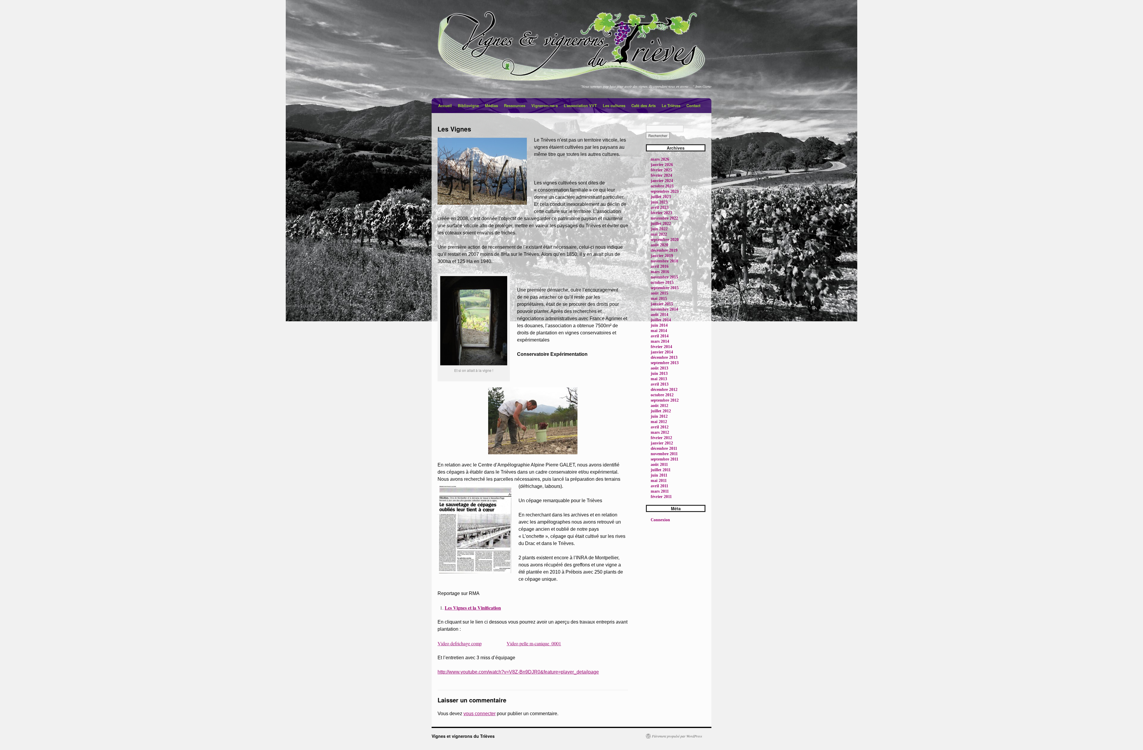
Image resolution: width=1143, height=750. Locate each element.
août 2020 (659, 245)
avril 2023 (660, 207)
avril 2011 (659, 486)
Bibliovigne (468, 105)
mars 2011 (660, 491)
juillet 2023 (661, 197)
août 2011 (659, 464)
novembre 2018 (664, 261)
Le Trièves (671, 105)
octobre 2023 (662, 186)
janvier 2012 (662, 443)
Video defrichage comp (460, 643)
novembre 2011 (664, 454)
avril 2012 (660, 427)
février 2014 (661, 347)
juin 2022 (659, 229)
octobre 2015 (662, 282)
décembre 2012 (664, 389)
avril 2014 (660, 336)
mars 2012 (660, 432)
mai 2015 (659, 298)
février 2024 (661, 175)
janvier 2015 (662, 304)
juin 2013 (659, 373)
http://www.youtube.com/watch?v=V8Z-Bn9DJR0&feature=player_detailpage (518, 671)
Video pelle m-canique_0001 (534, 643)
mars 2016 (660, 272)
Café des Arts (643, 105)
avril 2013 (660, 384)
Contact (693, 105)
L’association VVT (580, 105)
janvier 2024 (662, 181)
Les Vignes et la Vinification (473, 607)
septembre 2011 (664, 459)
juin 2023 (659, 202)
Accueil (445, 105)
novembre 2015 (664, 277)
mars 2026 (660, 159)
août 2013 (659, 368)
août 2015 (659, 293)
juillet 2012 (661, 411)
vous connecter (479, 713)
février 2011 (661, 496)
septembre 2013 (665, 363)
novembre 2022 (664, 218)
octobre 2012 (662, 395)
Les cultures (614, 105)
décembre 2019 (664, 250)
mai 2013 (659, 379)
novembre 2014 (664, 309)
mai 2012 (659, 421)
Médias (491, 105)
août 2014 (659, 314)
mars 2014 (660, 341)
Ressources (514, 105)
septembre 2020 (665, 239)
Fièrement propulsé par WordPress (677, 736)
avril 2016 (660, 266)
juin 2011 (659, 475)
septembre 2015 (665, 288)
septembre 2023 (665, 191)
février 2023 (661, 213)
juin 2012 (659, 416)
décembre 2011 (664, 448)
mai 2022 (659, 234)
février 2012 (661, 438)
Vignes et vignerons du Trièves (463, 736)
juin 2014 (659, 325)
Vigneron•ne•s (544, 105)
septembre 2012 (665, 400)
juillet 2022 (661, 223)
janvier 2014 (662, 352)
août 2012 (659, 405)
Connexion (660, 520)
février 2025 (661, 170)
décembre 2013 (664, 357)
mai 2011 (659, 480)
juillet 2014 (661, 320)
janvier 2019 (662, 255)
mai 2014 (659, 330)
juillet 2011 (661, 470)
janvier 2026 (662, 164)
